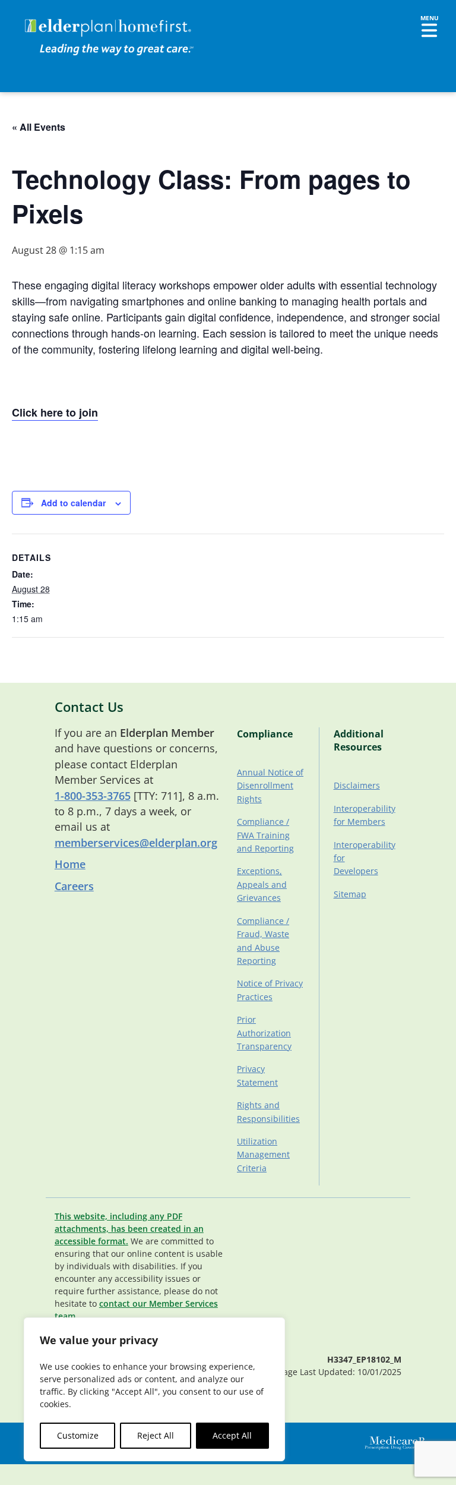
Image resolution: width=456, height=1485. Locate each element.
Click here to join (55, 412)
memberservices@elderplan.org (136, 842)
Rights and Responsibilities (268, 1111)
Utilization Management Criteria (263, 1155)
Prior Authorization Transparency (264, 1033)
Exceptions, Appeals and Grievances (262, 884)
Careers (74, 886)
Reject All (155, 1435)
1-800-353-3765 (93, 796)
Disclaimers (357, 785)
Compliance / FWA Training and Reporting (265, 835)
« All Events (38, 127)
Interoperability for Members (363, 815)
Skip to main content (54, 20)
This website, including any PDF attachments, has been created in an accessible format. (129, 1228)
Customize (78, 1435)
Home (70, 864)
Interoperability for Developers (363, 858)
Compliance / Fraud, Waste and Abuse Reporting (263, 940)
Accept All (232, 1435)
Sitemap (350, 894)
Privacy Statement (257, 1075)
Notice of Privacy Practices (270, 990)
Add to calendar (73, 503)
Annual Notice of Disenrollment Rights (270, 786)
